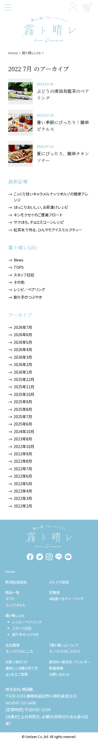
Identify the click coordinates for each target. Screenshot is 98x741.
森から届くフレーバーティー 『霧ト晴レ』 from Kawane (49, 29)
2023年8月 (23, 439)
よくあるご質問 (16, 674)
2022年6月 (23, 476)
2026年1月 (23, 372)
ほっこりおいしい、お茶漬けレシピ (41, 207)
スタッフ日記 (24, 275)
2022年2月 (23, 506)
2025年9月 (23, 401)
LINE (58, 556)
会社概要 (12, 645)
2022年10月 (24, 446)
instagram (49, 556)
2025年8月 (23, 409)
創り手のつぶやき (28, 297)
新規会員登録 (16, 582)
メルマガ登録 (59, 582)
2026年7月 (23, 327)
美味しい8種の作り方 (21, 668)
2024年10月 (24, 431)
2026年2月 (23, 364)
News (18, 260)
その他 (19, 282)
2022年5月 (23, 483)
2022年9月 (23, 453)
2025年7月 (23, 416)
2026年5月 (23, 342)
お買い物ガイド (16, 661)
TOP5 (19, 267)
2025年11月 (24, 386)
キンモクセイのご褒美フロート (38, 214)
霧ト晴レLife (31, 52)
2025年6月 (23, 424)
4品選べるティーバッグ (66, 598)
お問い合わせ (59, 674)
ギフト (9, 598)
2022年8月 (23, 461)
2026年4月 (23, 349)
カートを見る (88, 7)
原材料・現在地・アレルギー (69, 661)
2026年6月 (23, 334)
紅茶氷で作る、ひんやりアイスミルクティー (48, 229)
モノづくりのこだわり (65, 651)
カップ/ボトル (15, 605)
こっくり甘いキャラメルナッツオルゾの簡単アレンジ (51, 197)
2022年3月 (23, 498)
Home (13, 52)
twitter (39, 556)
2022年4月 (23, 491)
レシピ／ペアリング (29, 289)
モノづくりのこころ (19, 651)
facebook (30, 556)
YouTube (68, 556)
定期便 (54, 592)
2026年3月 (23, 357)
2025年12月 (24, 379)
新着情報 (56, 668)
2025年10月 (24, 394)
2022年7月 (23, 468)
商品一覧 (12, 592)
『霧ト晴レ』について (64, 645)
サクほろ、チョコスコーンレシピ (39, 222)
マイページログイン (73, 7)
